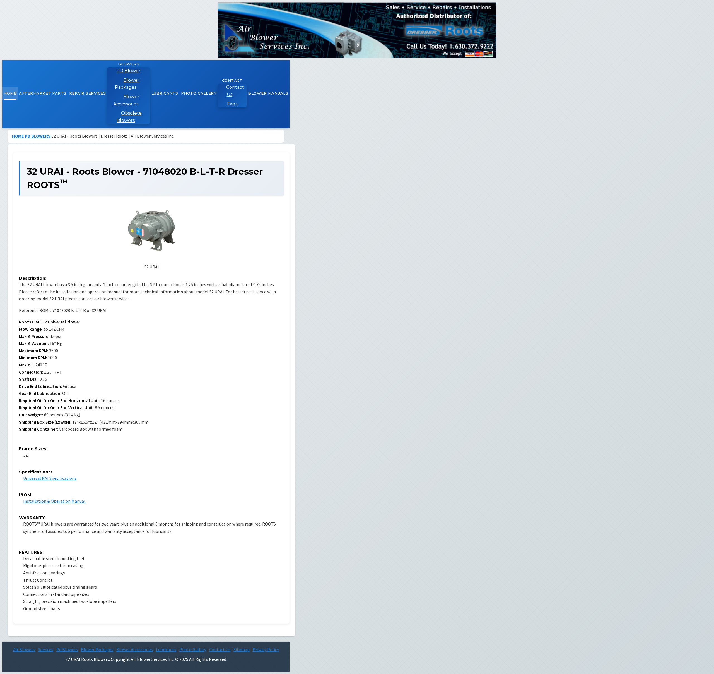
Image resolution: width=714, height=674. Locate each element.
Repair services (87, 93)
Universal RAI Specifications (49, 478)
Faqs (232, 104)
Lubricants (164, 93)
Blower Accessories (126, 100)
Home (10, 93)
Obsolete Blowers (129, 117)
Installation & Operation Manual (54, 501)
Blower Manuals (268, 93)
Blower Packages (127, 84)
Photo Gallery (199, 93)
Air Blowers (24, 649)
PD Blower (128, 70)
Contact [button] (232, 80)
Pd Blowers (67, 649)
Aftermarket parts (42, 93)
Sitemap (241, 649)
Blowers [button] (128, 64)
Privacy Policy (266, 649)
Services (45, 649)
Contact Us (235, 91)
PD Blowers (37, 136)
